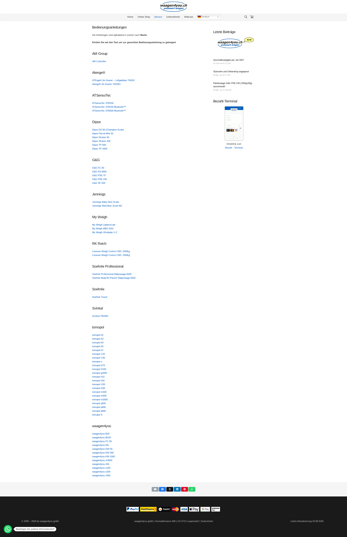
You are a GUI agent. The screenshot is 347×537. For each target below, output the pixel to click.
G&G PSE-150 (99, 179)
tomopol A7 (97, 350)
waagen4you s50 (100, 464)
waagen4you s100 (101, 468)
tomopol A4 (97, 342)
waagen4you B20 (100, 433)
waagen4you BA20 (101, 437)
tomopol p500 (99, 403)
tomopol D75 (98, 365)
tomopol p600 (99, 407)
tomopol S (97, 414)
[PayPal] (132, 510)
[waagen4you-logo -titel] (173, 7)
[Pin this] (184, 489)
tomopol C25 (98, 354)
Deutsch (205, 17)
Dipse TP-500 (99, 145)
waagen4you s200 (101, 471)
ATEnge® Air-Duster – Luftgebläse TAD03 (113, 80)
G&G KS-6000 (99, 171)
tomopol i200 (98, 388)
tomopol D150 (99, 369)
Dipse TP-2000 (99, 148)
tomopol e (97, 361)
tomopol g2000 (99, 373)
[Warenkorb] (252, 17)
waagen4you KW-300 (103, 452)
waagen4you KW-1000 (103, 456)
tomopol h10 (98, 376)
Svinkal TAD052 (100, 316)
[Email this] (155, 489)
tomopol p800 (99, 411)
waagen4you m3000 (102, 460)
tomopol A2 (97, 335)
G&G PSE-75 (99, 175)
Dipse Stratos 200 (101, 141)
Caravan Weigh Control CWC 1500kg (111, 255)
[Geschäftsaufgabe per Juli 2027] (234, 61)
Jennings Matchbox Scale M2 (107, 205)
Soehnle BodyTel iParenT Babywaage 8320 (113, 278)
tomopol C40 (98, 358)
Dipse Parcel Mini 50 (102, 133)
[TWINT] (164, 510)
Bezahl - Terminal (234, 147)
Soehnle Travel (99, 297)
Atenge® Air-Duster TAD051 (106, 84)
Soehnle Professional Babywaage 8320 (111, 274)
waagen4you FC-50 (102, 441)
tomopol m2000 (100, 399)
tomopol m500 (99, 395)
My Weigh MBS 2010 (102, 228)
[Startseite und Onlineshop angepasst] (234, 73)
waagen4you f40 (100, 445)
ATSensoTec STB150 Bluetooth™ (109, 107)
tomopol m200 (99, 392)
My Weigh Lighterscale (103, 224)
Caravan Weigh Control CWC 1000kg (111, 251)
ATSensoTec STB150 (102, 103)
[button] (246, 17)
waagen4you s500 (101, 475)
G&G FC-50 (98, 168)
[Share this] (162, 489)
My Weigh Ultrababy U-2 (104, 232)
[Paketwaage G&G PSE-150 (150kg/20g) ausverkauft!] (234, 87)
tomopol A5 (97, 346)
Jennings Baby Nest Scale (105, 202)
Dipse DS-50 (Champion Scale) (108, 129)
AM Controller (99, 61)
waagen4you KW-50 (102, 449)
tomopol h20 (98, 380)
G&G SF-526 (98, 183)
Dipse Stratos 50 (100, 137)
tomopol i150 (98, 384)
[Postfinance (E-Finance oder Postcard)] (148, 510)
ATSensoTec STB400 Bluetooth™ (109, 110)
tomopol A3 (97, 339)
